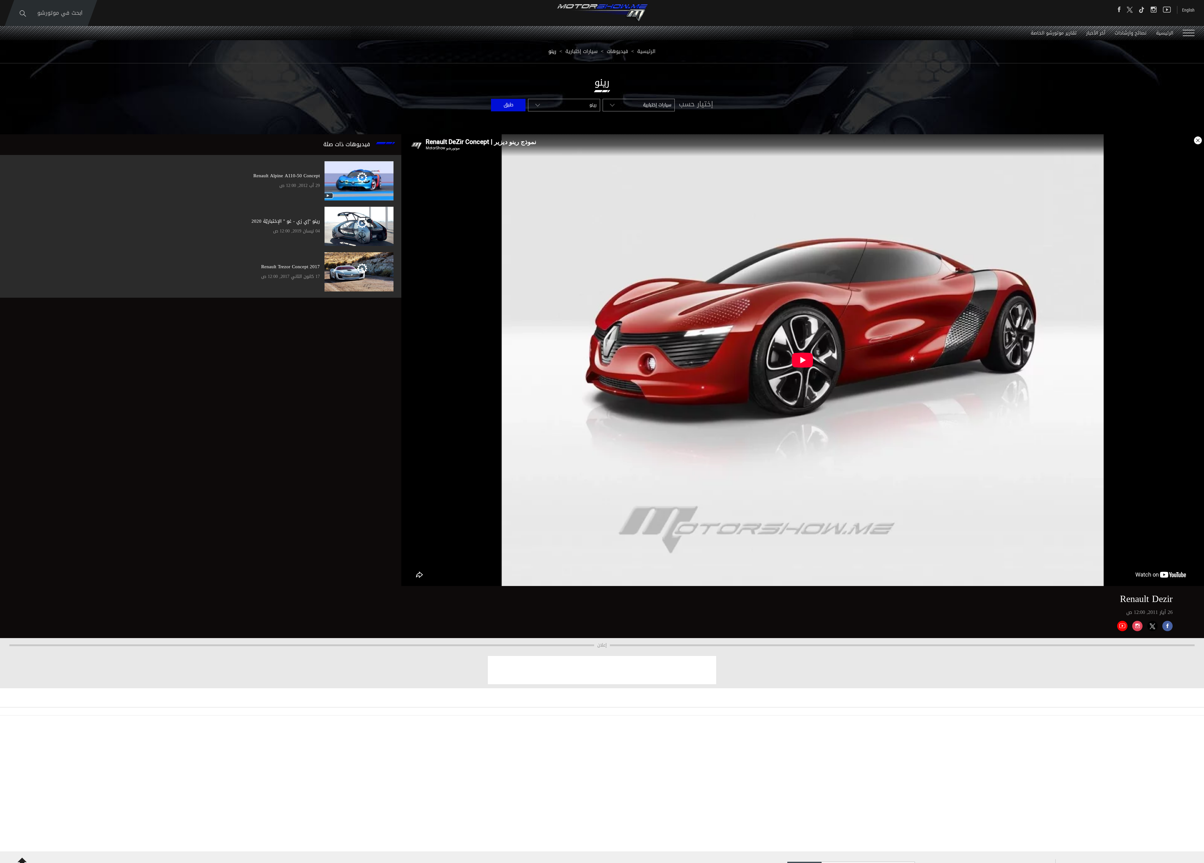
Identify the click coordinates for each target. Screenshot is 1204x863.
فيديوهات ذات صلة (346, 144)
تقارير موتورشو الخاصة (1054, 33)
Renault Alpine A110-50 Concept (286, 175)
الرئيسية (1164, 33)
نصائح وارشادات (1131, 33)
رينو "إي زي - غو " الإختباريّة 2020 (285, 221)
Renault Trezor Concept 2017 (290, 266)
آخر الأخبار (1095, 33)
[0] (1165, 623)
